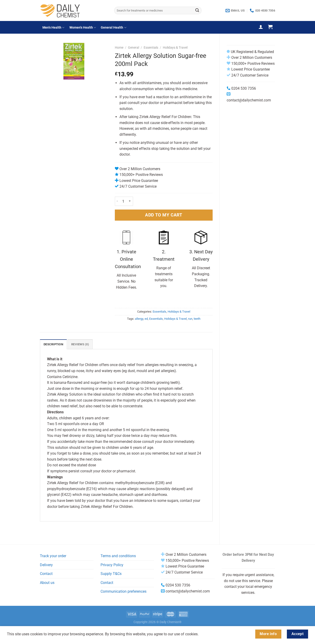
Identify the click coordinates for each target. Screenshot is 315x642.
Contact (46, 573)
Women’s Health (81, 28)
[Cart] (270, 27)
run (190, 318)
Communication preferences (123, 591)
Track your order (53, 556)
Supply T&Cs (111, 573)
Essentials (151, 47)
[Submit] (197, 11)
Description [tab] (53, 344)
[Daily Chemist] (73, 10)
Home (119, 47)
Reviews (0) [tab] (80, 344)
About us (47, 582)
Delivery (46, 565)
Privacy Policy (112, 565)
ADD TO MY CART (163, 215)
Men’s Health (51, 28)
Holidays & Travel (175, 47)
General (133, 47)
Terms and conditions (118, 556)
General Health (112, 28)
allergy (139, 318)
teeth (197, 318)
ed (146, 318)
